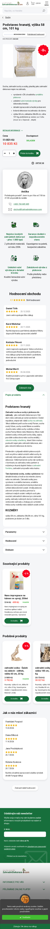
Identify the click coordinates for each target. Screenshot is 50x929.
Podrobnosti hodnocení (35, 34)
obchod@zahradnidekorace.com (27, 209)
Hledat (43, 11)
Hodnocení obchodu (25, 294)
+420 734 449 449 (21, 204)
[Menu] (46, 3)
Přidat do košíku (27, 153)
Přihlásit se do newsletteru (17, 856)
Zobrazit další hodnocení (25, 788)
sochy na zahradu (35, 421)
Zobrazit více (25, 388)
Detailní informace (11, 130)
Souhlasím (26, 917)
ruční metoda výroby (29, 101)
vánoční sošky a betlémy (15, 440)
